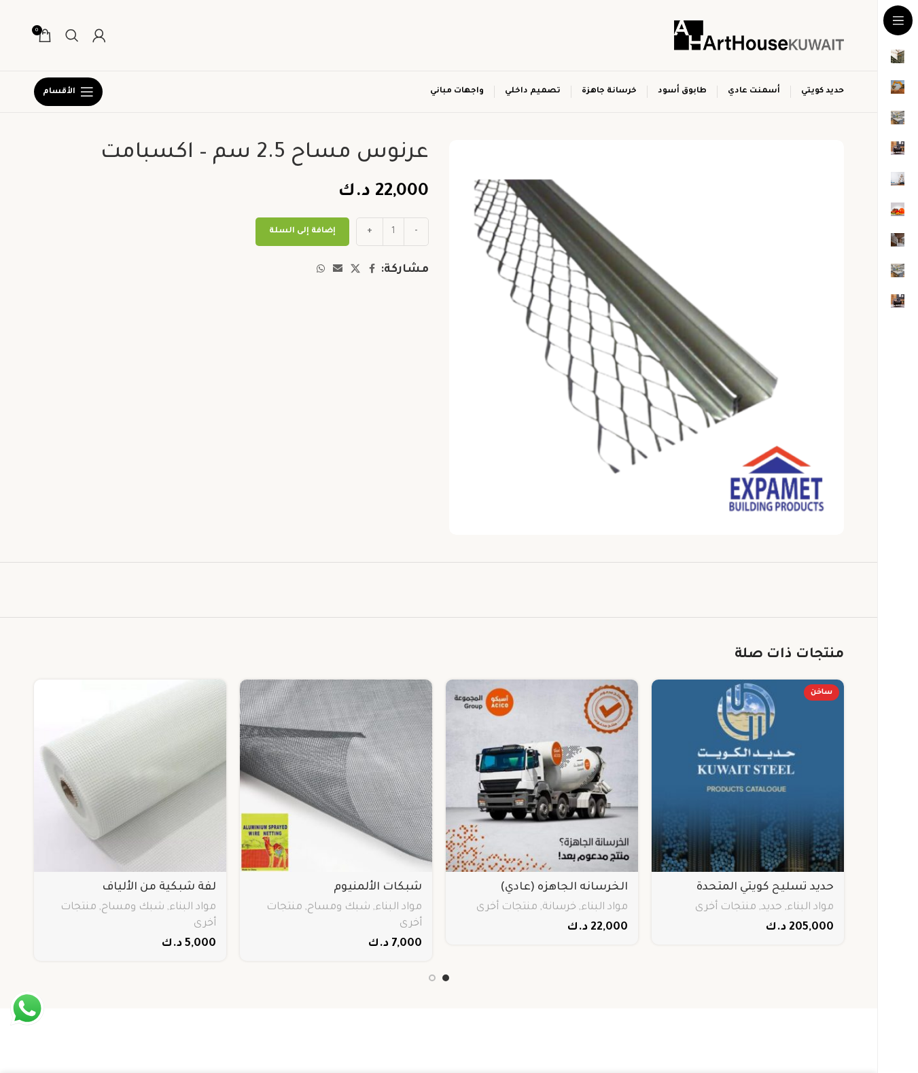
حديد (771, 907)
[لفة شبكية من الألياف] (130, 776)
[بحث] (72, 35)
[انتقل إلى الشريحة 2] (432, 977)
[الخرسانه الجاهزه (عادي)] (542, 776)
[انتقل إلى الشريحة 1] (445, 977)
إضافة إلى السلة (302, 231)
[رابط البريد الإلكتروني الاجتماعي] (338, 270)
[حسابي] (99, 35)
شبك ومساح (338, 907)
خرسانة (559, 907)
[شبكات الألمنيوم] (336, 776)
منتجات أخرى (725, 907)
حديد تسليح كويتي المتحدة (765, 887)
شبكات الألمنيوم (378, 887)
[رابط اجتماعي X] (355, 270)
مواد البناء (810, 907)
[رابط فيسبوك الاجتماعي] (372, 270)
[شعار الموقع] (759, 36)
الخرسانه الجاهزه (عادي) (564, 887)
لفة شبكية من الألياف (159, 887)
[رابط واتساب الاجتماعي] (321, 270)
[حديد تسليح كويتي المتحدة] (748, 776)
